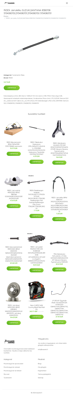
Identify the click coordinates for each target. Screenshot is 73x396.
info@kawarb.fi (43, 349)
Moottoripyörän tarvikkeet (12, 371)
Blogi (39, 364)
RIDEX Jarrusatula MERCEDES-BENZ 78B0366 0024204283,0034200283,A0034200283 (13, 194)
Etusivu (6, 16)
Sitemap (40, 378)
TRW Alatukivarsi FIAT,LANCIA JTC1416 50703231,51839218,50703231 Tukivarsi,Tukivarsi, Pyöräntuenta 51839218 (59, 258)
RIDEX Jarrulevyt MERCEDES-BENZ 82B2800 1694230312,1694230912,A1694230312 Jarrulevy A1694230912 (13, 310)
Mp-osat (6, 374)
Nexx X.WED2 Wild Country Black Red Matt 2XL (36, 307)
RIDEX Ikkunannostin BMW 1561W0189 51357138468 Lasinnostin (13, 144)
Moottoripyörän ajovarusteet (13, 364)
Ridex (22, 75)
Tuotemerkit (16, 75)
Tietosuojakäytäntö (44, 374)
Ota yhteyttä (42, 367)
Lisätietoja (12, 88)
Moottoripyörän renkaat (12, 367)
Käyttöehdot (42, 371)
